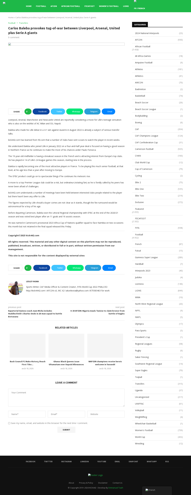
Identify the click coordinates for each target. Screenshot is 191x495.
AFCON (54, 6)
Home (28, 6)
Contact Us (117, 482)
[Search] (186, 6)
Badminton (159, 89)
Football (41, 6)
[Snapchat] (176, 6)
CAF (159, 129)
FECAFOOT (89, 6)
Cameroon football (159, 149)
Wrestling (159, 443)
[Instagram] (163, 6)
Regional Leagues (159, 343)
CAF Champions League (159, 135)
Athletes (159, 69)
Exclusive (159, 202)
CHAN (159, 155)
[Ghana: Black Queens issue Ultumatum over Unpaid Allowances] (66, 346)
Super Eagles (159, 370)
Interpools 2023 (159, 270)
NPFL (159, 310)
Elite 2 (159, 182)
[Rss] (182, 6)
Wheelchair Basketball (159, 423)
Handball (159, 263)
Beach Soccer (159, 102)
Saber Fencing (159, 357)
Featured (139, 208)
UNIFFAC (159, 403)
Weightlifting (159, 417)
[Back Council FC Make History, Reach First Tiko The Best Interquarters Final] (28, 346)
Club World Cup (159, 162)
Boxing (159, 122)
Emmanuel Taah (115, 487)
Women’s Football (109, 6)
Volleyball (159, 410)
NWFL (159, 317)
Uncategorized (159, 397)
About (71, 482)
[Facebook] (157, 6)
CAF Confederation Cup (159, 142)
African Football (70, 6)
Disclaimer (103, 482)
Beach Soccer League (159, 109)
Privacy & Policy (86, 482)
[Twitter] (160, 6)
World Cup (159, 437)
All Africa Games (159, 56)
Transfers (159, 383)
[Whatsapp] (179, 6)
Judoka (159, 277)
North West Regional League (159, 303)
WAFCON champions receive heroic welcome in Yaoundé (105, 363)
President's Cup (159, 337)
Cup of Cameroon (159, 169)
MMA (159, 297)
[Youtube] (169, 6)
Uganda (159, 390)
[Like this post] (29, 111)
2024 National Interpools (159, 33)
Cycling (159, 175)
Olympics (159, 323)
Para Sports (159, 330)
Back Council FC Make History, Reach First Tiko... (27, 363)
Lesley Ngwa (32, 281)
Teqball (159, 377)
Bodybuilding (159, 115)
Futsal (159, 250)
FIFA (159, 227)
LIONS (126, 6)
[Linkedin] (166, 6)
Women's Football (159, 430)
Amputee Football (159, 62)
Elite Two (159, 195)
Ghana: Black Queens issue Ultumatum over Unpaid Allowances (66, 363)
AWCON (159, 82)
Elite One (159, 189)
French (159, 244)
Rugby (159, 350)
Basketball (159, 95)
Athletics (159, 76)
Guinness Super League (159, 257)
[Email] (172, 6)
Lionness (159, 283)
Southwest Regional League (159, 363)
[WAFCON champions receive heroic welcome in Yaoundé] (105, 346)
